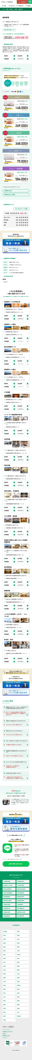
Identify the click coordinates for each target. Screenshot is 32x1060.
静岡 (18, 970)
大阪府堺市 (20, 904)
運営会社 (4, 1033)
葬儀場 (28, 5)
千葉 (18, 951)
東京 (4, 954)
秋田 (4, 939)
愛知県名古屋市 (7, 900)
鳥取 (4, 989)
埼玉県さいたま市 (7, 885)
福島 (4, 943)
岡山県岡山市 (20, 908)
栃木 (4, 947)
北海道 (5, 931)
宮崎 (4, 1016)
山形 (18, 939)
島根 (18, 989)
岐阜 (4, 970)
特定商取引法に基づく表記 (7, 1031)
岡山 (4, 993)
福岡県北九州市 (21, 912)
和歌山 (19, 985)
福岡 (18, 1004)
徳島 (18, 997)
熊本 (4, 1012)
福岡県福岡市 (6, 916)
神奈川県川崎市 (21, 889)
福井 (18, 962)
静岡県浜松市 (20, 897)
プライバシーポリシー (6, 1029)
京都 (18, 977)
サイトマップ (5, 1037)
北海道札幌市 (6, 881)
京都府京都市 (20, 900)
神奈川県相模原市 (8, 893)
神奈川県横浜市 (7, 889)
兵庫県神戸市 (6, 908)
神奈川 (19, 954)
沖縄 (4, 1020)
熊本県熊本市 (20, 916)
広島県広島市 (6, 912)
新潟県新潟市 (20, 893)
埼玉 (4, 951)
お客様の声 (20, 5)
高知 (4, 1004)
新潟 (4, 958)
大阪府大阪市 (6, 904)
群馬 (18, 947)
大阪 (4, 981)
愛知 (4, 974)
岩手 (4, 935)
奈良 (4, 985)
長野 (18, 966)
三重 (18, 974)
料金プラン (13, 5)
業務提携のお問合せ (6, 1035)
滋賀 (4, 977)
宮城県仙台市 (20, 881)
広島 (18, 993)
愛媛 (18, 1000)
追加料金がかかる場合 (9, 194)
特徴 (5, 5)
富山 (18, 958)
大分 (18, 1012)
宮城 (18, 935)
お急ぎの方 (23, 2)
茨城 (18, 943)
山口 (4, 997)
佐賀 (4, 1008)
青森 (18, 931)
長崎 (18, 1008)
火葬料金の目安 (8, 190)
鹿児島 (19, 1016)
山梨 (4, 966)
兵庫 (18, 981)
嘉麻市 (5, 281)
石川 (4, 962)
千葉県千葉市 (20, 885)
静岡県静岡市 (6, 897)
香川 (4, 1000)
